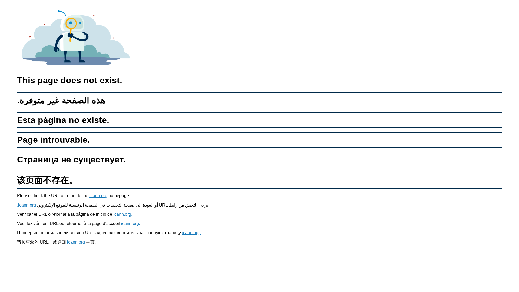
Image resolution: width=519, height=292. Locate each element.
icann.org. (26, 205)
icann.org (98, 195)
